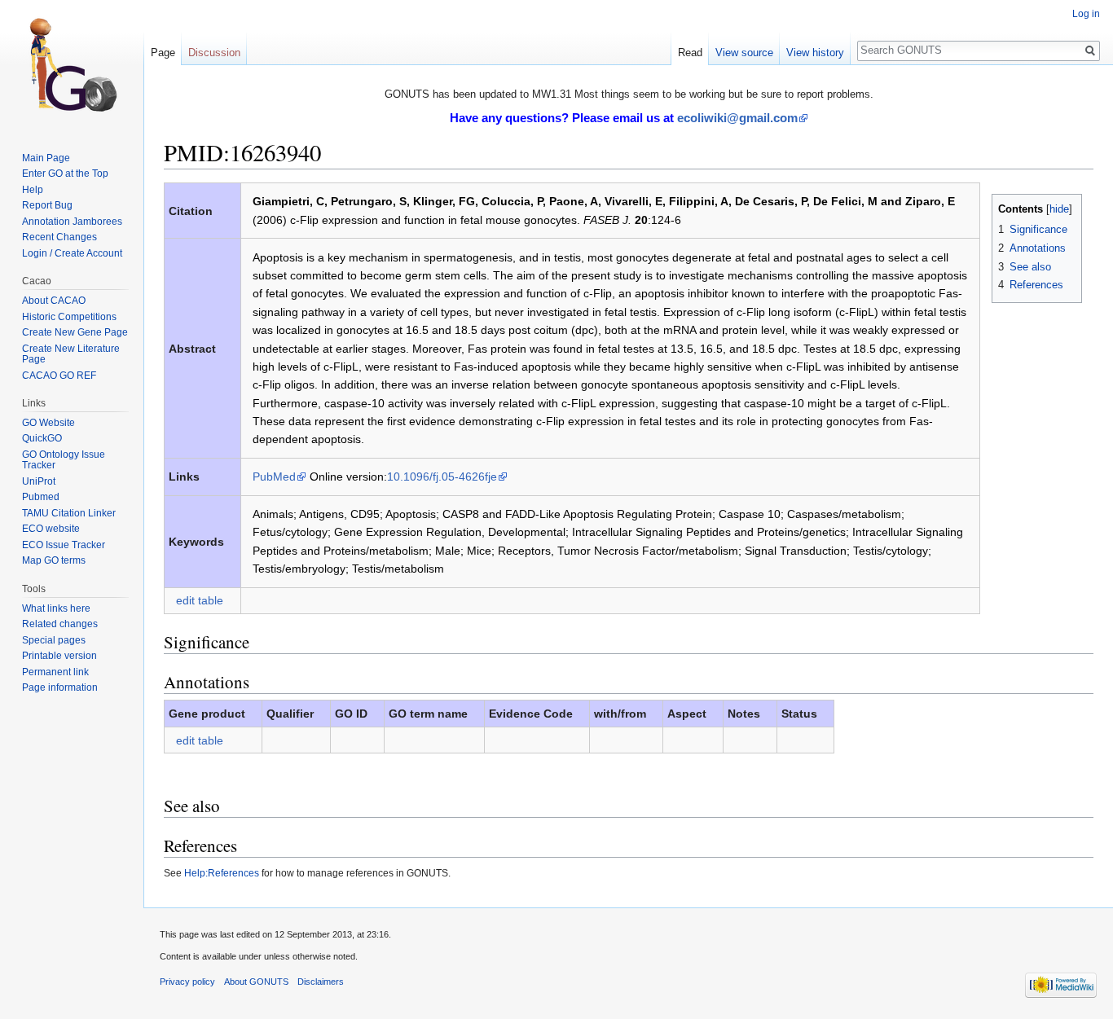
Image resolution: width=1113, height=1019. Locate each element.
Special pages (54, 640)
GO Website (48, 422)
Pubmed (40, 497)
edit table (199, 600)
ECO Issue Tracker (63, 545)
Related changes (60, 624)
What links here (56, 608)
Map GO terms (54, 560)
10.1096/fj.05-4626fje (442, 476)
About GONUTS (256, 981)
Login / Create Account (72, 253)
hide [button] (1059, 209)
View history (815, 52)
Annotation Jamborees (72, 221)
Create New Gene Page (75, 332)
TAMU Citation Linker (69, 513)
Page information (60, 687)
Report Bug (47, 205)
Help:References (221, 872)
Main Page (46, 158)
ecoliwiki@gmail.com (737, 118)
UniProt (38, 481)
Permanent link (55, 672)
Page (163, 52)
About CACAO (54, 300)
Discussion (214, 52)
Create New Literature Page (71, 354)
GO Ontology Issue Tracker (63, 460)
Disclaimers (320, 981)
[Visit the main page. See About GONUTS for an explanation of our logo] (72, 65)
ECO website (51, 528)
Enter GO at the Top (65, 173)
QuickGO (42, 438)
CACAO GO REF (59, 375)
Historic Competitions (69, 317)
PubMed (274, 476)
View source (744, 52)
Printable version (59, 655)
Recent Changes (59, 237)
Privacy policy (187, 981)
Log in (1086, 14)
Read (690, 52)
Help (32, 189)
